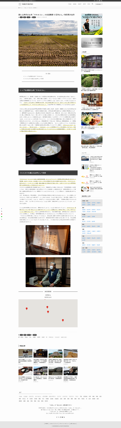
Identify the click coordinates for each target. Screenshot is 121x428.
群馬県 (93, 209)
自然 (98, 398)
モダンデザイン (52, 396)
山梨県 (88, 216)
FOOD (28, 17)
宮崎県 (88, 251)
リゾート (59, 396)
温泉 (61, 398)
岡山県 (93, 238)
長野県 (93, 216)
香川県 (88, 245)
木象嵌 (47, 398)
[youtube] (100, 1)
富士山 (24, 398)
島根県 (88, 238)
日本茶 (31, 398)
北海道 (83, 202)
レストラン (65, 396)
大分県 (83, 251)
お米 (21, 17)
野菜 (32, 401)
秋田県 (34, 17)
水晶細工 (57, 398)
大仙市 (43, 337)
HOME (46, 423)
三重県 (98, 226)
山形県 (88, 204)
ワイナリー (71, 396)
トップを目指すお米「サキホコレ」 (34, 76)
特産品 (26, 337)
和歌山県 (89, 233)
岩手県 (93, 202)
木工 (43, 398)
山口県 (83, 240)
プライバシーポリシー (64, 423)
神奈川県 (94, 211)
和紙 (93, 396)
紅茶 (90, 398)
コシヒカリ (57, 337)
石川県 (88, 221)
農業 (24, 17)
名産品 (22, 337)
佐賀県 (88, 249)
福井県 (93, 221)
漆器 (68, 398)
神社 (79, 398)
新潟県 (83, 216)
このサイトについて (54, 423)
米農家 (34, 337)
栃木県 (88, 209)
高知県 (98, 245)
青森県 (88, 202)
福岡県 (83, 249)
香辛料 (46, 401)
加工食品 (85, 396)
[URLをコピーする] (2, 219)
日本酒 (35, 398)
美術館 (93, 398)
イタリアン (31, 396)
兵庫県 (98, 231)
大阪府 (93, 231)
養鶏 (42, 401)
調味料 (20, 401)
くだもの (25, 396)
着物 (75, 398)
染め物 (51, 398)
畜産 (72, 398)
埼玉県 (98, 209)
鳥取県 (83, 238)
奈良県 (83, 233)
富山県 (83, 221)
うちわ (20, 396)
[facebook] (94, 1)
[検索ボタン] (92, 4)
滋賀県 (83, 231)
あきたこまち (63, 337)
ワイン (76, 396)
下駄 (81, 396)
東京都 (88, 211)
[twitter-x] (96, 1)
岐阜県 (83, 226)
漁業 (65, 398)
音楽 (39, 401)
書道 (40, 398)
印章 (90, 396)
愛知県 (93, 226)
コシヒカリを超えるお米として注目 (34, 78)
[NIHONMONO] (25, 4)
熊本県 (98, 249)
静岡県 (88, 226)
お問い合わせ (73, 423)
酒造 (28, 401)
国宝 (101, 396)
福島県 (93, 204)
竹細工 (83, 398)
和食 (97, 396)
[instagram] (98, 1)
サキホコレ (51, 337)
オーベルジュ (38, 396)
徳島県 (83, 245)
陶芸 (35, 401)
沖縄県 (99, 251)
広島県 (98, 238)
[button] (63, 320)
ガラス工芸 (45, 396)
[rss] (102, 1)
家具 (20, 398)
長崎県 (93, 249)
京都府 (88, 231)
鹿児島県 (94, 251)
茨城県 (83, 209)
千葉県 (83, 211)
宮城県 (98, 202)
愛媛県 (93, 245)
